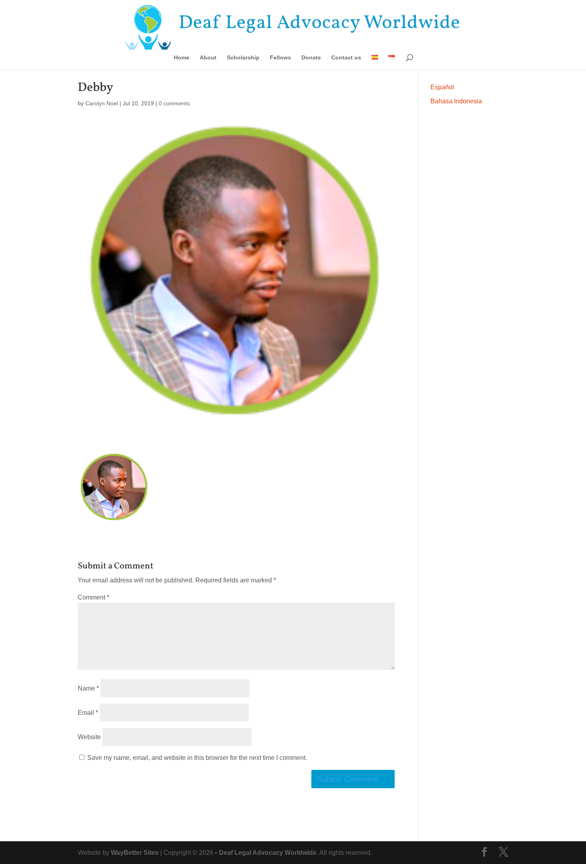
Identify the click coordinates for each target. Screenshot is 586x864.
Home (181, 58)
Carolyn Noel (101, 103)
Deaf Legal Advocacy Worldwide (268, 852)
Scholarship (243, 58)
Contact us (346, 58)
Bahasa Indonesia (456, 101)
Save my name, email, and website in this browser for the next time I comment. (197, 757)
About (208, 58)
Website (89, 737)
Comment (93, 597)
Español (442, 87)
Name (88, 688)
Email (88, 712)
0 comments (174, 103)
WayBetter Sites (135, 852)
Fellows (280, 58)
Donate (311, 58)
